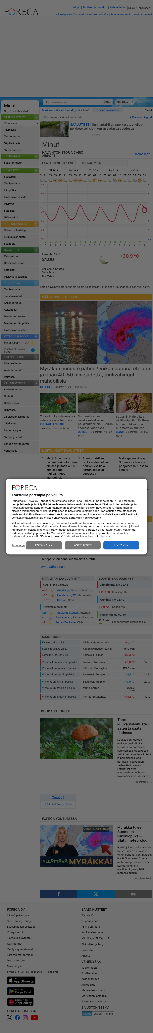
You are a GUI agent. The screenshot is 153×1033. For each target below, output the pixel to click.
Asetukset (83, 545)
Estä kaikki (44, 545)
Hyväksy (121, 545)
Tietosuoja (18, 545)
